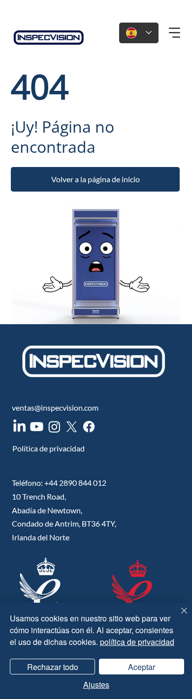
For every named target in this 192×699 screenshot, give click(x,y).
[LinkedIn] (19, 426)
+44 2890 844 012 (75, 482)
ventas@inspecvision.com (55, 407)
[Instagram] (54, 426)
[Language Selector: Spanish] (139, 33)
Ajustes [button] (96, 684)
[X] (71, 426)
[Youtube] (36, 426)
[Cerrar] (178, 616)
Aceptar (141, 666)
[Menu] (175, 33)
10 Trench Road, (39, 496)
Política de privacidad (48, 448)
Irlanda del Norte (40, 537)
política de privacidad (137, 641)
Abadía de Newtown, (47, 510)
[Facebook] (88, 426)
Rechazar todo (52, 666)
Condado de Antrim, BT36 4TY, (64, 523)
